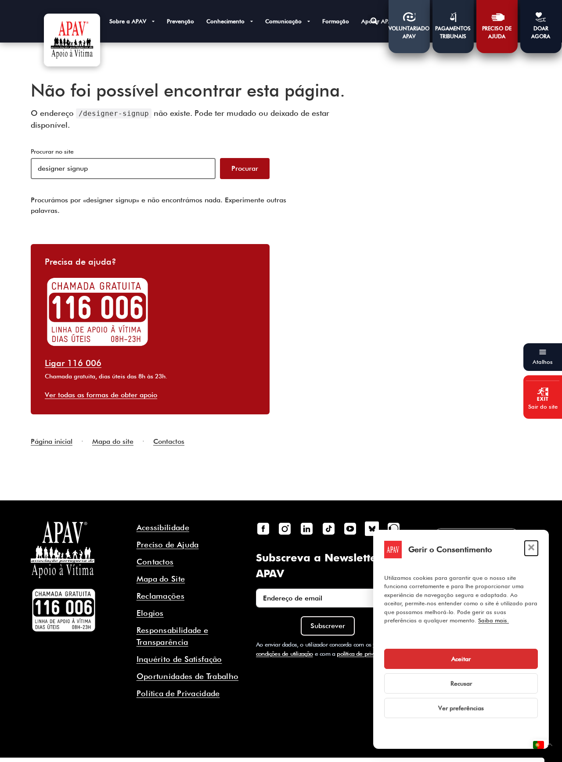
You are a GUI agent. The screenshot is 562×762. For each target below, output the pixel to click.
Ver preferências (461, 708)
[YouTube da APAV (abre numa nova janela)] (350, 528)
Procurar (244, 168)
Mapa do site (112, 441)
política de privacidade (365, 653)
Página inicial (51, 441)
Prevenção (180, 21)
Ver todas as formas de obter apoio (101, 395)
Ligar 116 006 (73, 363)
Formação (335, 21)
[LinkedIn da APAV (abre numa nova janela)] (306, 528)
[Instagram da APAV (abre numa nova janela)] (285, 528)
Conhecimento (225, 21)
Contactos (168, 441)
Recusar (461, 683)
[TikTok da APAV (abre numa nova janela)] (328, 528)
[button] (531, 548)
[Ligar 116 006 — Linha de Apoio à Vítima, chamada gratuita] (64, 610)
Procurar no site (52, 151)
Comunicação (283, 21)
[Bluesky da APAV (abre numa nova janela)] (372, 528)
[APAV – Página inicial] (72, 40)
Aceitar (461, 658)
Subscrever (327, 626)
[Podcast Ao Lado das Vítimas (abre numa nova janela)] (394, 528)
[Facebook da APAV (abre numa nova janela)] (263, 528)
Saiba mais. (493, 620)
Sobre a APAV (127, 21)
